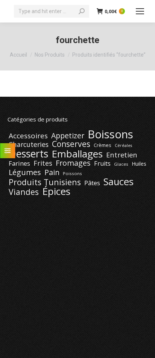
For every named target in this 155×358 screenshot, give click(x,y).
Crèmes (102, 145)
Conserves (71, 144)
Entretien (121, 155)
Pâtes (92, 183)
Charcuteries (29, 144)
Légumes (25, 172)
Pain (51, 172)
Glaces (121, 164)
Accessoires (28, 135)
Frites (42, 163)
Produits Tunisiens (45, 182)
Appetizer (67, 135)
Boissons (110, 134)
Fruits (102, 163)
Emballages (77, 153)
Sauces (118, 182)
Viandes (24, 192)
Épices (56, 191)
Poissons (72, 173)
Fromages (73, 163)
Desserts (28, 153)
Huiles (139, 163)
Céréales (123, 145)
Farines (19, 163)
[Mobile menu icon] (139, 11)
